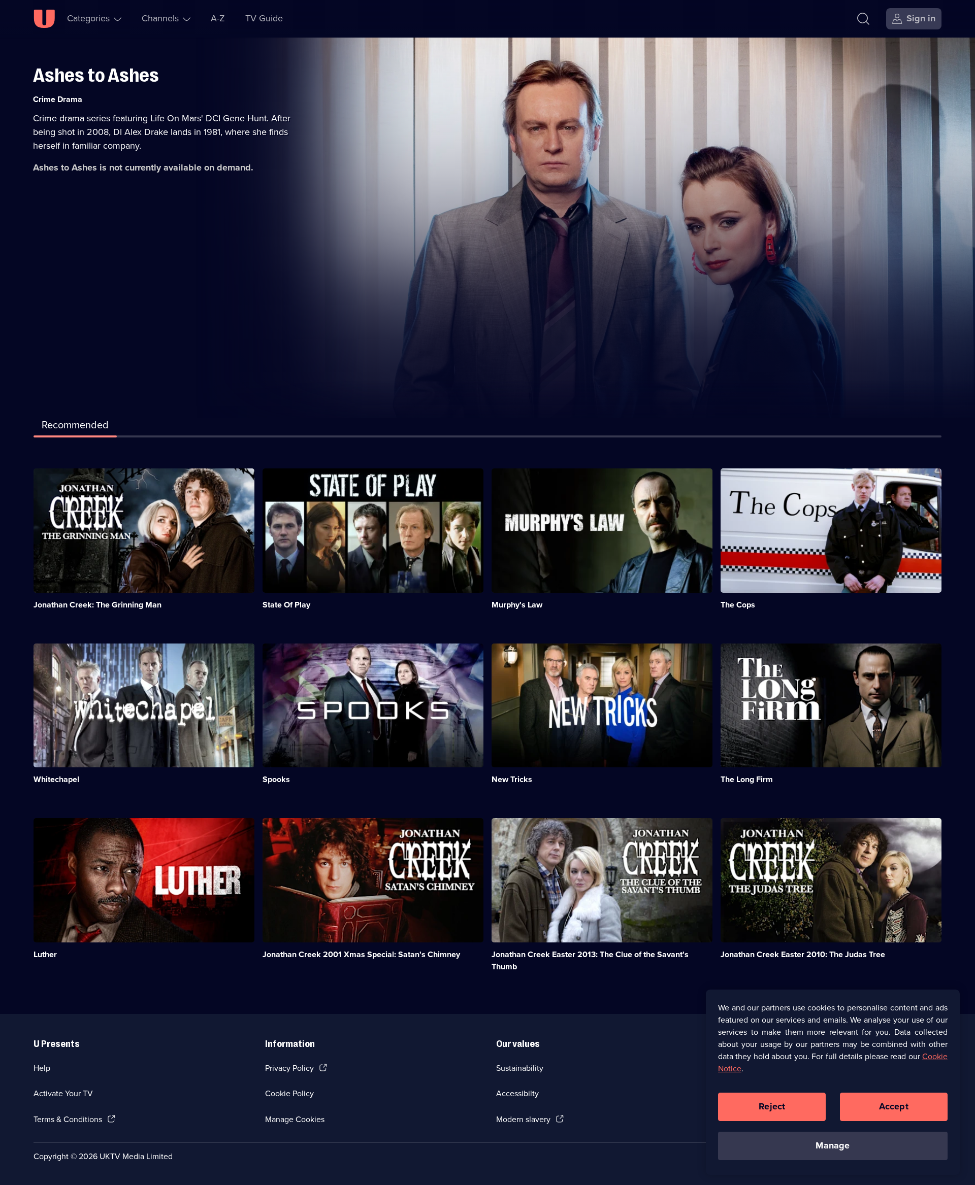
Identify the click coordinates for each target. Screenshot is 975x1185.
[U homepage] (44, 18)
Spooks (276, 779)
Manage (833, 1145)
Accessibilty (517, 1093)
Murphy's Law (517, 605)
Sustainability (519, 1068)
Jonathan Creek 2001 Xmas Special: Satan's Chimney (361, 954)
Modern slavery (523, 1119)
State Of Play (286, 605)
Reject (772, 1106)
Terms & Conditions (68, 1119)
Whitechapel (56, 779)
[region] (833, 1082)
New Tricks (512, 779)
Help (42, 1068)
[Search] (863, 18)
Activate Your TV (63, 1093)
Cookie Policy (289, 1093)
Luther (45, 954)
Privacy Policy (289, 1068)
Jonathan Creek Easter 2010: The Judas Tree (803, 954)
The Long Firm (747, 779)
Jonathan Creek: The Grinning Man (97, 605)
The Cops (738, 605)
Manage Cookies (294, 1119)
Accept (893, 1106)
